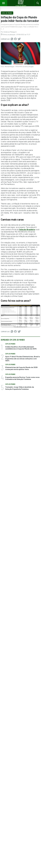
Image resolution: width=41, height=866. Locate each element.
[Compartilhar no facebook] (15, 39)
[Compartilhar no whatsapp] (12, 39)
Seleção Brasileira (27, 229)
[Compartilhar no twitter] (19, 39)
